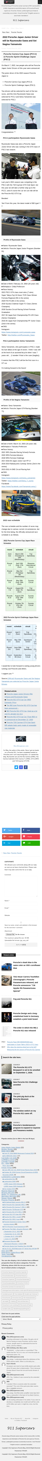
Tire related (18, 1294)
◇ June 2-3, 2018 (9, 1239)
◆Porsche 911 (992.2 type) (11, 1219)
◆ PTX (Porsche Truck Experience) (14, 1226)
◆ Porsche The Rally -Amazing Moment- (16, 1229)
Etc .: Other (5, 1163)
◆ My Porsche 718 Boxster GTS (13, 1209)
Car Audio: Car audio (9, 1158)
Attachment (8, 931)
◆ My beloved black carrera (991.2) (14, 1202)
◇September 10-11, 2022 (12, 1231)
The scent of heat (26, 1305)
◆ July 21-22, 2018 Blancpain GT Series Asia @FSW (20, 1248)
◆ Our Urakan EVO (9, 1189)
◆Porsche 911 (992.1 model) (12, 1217)
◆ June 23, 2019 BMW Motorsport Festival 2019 (18, 1153)
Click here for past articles (11, 1317)
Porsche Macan (21, 1275)
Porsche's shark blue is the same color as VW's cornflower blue (26, 965)
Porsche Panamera (23, 1279)
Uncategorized (7, 1256)
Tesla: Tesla (6, 1254)
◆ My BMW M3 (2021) (10, 1156)
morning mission (9, 1224)
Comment (8, 875)
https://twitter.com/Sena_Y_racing (20, 481)
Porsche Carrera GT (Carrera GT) (12, 1286)
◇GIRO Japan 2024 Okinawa (13, 1184)
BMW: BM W (6, 1151)
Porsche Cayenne (8, 1279)
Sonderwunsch (7, 1294)
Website (7, 915)
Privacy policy (8, 1328)
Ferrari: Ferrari (7, 1168)
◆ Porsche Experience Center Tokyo (14, 1222)
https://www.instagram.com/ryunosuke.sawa (18, 332)
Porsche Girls (16, 1297)
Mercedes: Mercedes (9, 1196)
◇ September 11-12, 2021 (12, 1234)
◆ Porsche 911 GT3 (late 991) (12, 1214)
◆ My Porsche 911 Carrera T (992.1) (14, 1207)
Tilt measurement (29, 1297)
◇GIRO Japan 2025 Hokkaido (13, 1186)
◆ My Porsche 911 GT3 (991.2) (13, 1212)
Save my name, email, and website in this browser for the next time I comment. (21, 926)
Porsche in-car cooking (10, 1305)
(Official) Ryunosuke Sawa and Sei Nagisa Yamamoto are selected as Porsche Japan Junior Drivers (21, 681)
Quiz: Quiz (5, 1251)
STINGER (24, 1451)
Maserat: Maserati (8, 1191)
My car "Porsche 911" (16, 1418)
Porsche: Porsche (16, 853)
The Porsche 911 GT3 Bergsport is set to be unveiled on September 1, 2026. (26, 1070)
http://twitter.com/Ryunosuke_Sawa (21, 335)
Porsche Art (6, 1297)
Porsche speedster (8, 1283)
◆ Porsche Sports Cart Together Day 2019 (16, 1246)
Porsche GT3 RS (22, 1283)
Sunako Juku (6, 1308)
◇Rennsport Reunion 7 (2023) (13, 1244)
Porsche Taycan (7, 1272)
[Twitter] (16, 767)
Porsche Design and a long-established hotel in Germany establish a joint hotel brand (26, 1016)
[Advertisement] (21, 800)
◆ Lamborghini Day (9, 1179)
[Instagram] (21, 767)
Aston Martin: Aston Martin (11, 1147)
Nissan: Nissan (7, 1198)
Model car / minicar (31, 1294)
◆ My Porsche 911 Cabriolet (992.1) (14, 1204)
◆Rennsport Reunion (9, 1241)
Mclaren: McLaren (8, 1193)
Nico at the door (23, 1301)
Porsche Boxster (7, 1275)
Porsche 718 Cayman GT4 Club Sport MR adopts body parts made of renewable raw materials (20, 725)
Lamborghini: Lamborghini (11, 1177)
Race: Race (6, 853)
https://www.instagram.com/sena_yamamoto (18, 478)
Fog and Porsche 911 (22, 999)
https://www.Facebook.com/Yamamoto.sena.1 (19, 486)
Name (7, 900)
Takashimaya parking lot (21, 1308)
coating (13, 1301)
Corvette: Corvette (8, 1161)
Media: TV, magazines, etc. (11, 1194)
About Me (27, 1418)
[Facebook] (26, 767)
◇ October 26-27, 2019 (11, 1236)
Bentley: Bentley (7, 1149)
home (6, 1418)
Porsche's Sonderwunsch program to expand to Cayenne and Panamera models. (26, 1127)
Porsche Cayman (21, 1272)
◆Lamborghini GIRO (9, 1181)
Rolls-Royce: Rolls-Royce (11, 1252)
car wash (5, 1301)
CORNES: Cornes (8, 1160)
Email (7, 908)
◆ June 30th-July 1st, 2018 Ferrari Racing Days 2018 (20, 1170)
